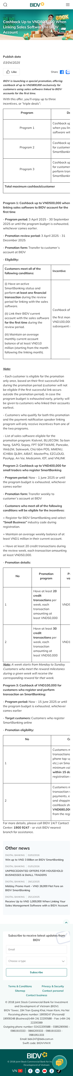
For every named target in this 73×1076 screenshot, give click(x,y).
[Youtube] (44, 1070)
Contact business (36, 995)
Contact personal (52, 990)
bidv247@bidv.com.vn (40, 1038)
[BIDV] (36, 1055)
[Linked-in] (37, 1070)
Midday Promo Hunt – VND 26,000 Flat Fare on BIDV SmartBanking (34, 888)
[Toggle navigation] (68, 4)
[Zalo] (51, 1070)
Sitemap (20, 990)
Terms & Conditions (20, 986)
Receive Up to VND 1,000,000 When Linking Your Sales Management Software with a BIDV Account (36, 903)
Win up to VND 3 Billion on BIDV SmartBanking (34, 859)
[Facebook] (30, 1070)
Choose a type (17, 961)
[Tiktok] (59, 1070)
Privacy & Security (53, 986)
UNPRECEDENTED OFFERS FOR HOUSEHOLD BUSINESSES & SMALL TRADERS (34, 873)
